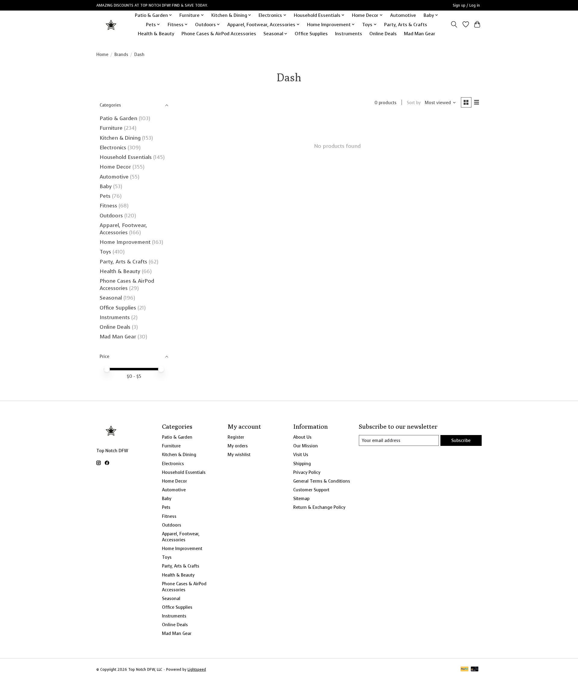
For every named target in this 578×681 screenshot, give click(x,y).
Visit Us (300, 455)
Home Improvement (125, 242)
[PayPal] (464, 670)
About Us (302, 437)
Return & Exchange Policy (319, 507)
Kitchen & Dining (120, 137)
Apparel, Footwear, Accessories (123, 229)
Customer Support (311, 490)
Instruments (348, 33)
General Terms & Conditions (321, 481)
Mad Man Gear (419, 33)
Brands (121, 54)
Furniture (111, 128)
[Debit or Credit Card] (475, 670)
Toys (105, 251)
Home (102, 54)
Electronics (113, 147)
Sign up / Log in (466, 5)
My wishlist (239, 455)
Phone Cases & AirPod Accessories (219, 33)
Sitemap (301, 499)
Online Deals (383, 33)
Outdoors (111, 215)
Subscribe (461, 440)
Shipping (302, 464)
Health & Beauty (156, 33)
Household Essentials (126, 157)
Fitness (108, 205)
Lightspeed (197, 669)
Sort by (414, 103)
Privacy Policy (306, 472)
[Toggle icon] (454, 24)
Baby (106, 186)
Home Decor (115, 166)
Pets (105, 196)
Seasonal (111, 297)
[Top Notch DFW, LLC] (111, 24)
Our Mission (305, 446)
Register (236, 437)
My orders (238, 446)
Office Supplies (311, 33)
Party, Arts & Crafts (405, 24)
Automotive (403, 15)
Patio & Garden (118, 118)
